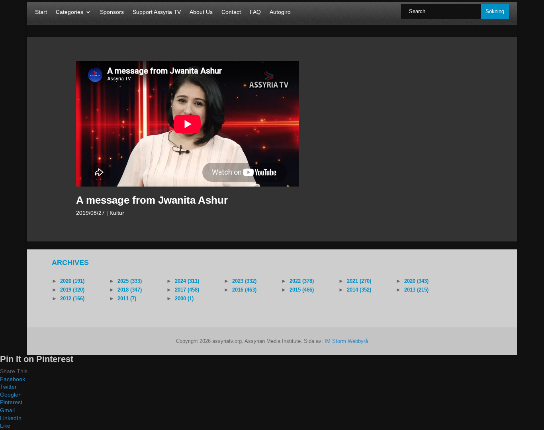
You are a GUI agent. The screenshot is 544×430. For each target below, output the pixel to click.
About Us (201, 12)
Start (41, 12)
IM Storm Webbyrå (346, 341)
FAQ (255, 12)
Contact (231, 12)
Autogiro (280, 12)
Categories (69, 12)
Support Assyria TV (157, 12)
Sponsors (112, 12)
